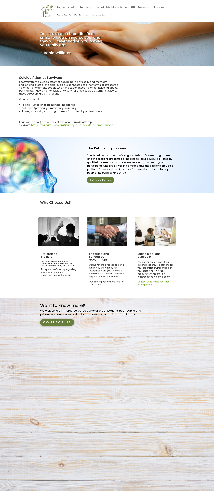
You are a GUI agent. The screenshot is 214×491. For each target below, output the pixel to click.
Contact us (57, 322)
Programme (143, 7)
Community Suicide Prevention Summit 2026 (115, 7)
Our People (85, 7)
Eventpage (159, 7)
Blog (113, 15)
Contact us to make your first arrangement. (153, 283)
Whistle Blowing (81, 15)
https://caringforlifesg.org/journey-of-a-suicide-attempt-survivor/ (73, 125)
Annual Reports (64, 15)
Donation (61, 7)
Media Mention (98, 15)
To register (101, 180)
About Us (72, 7)
